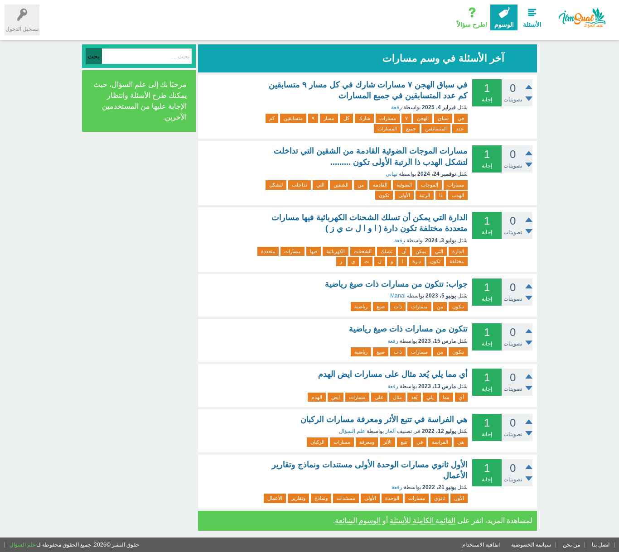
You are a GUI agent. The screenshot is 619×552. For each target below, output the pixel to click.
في (461, 118)
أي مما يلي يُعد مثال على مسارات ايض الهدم (393, 374)
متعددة (268, 251)
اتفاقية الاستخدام (481, 544)
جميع (411, 128)
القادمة (380, 184)
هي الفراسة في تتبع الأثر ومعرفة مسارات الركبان (384, 419)
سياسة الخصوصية (531, 544)
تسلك (386, 251)
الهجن (423, 118)
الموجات (429, 184)
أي (461, 397)
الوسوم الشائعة (358, 520)
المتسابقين (436, 128)
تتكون (458, 306)
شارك (364, 118)
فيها (313, 251)
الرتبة (424, 195)
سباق (443, 118)
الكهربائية (335, 251)
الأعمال (274, 498)
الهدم (316, 397)
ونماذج (321, 498)
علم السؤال (352, 431)
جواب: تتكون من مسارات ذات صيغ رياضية (396, 283)
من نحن (571, 544)
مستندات (346, 498)
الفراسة (440, 442)
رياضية (361, 306)
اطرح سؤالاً (472, 24)
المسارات (387, 128)
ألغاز (390, 431)
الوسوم (504, 24)
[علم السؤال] (581, 18)
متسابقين (293, 118)
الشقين (341, 184)
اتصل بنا (600, 544)
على (379, 397)
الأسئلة (532, 24)
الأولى (404, 195)
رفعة (396, 107)
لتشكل (276, 184)
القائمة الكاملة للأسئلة (422, 520)
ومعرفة (366, 442)
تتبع (404, 442)
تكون (384, 195)
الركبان (317, 442)
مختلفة (457, 261)
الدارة (458, 251)
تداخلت (299, 184)
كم (272, 118)
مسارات (387, 118)
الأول (459, 498)
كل (346, 118)
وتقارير (298, 498)
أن (403, 251)
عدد (460, 128)
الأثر (387, 442)
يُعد (414, 397)
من (361, 184)
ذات (398, 306)
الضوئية (404, 184)
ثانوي (439, 498)
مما (446, 397)
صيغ (381, 306)
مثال (397, 397)
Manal (398, 296)
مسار (329, 118)
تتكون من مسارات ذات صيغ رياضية (408, 328)
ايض (335, 397)
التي (320, 184)
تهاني (391, 174)
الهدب (458, 195)
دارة (416, 261)
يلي (430, 397)
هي (460, 442)
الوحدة (392, 498)
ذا (441, 195)
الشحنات (363, 251)
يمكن (421, 251)
